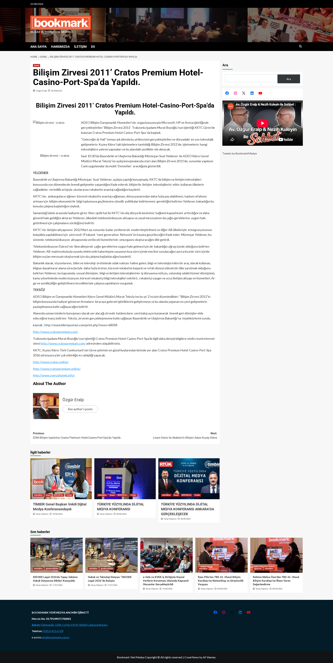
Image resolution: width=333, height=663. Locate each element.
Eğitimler (148, 569)
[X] (244, 93)
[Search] (300, 46)
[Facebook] (227, 93)
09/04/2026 (222, 589)
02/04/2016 (56, 90)
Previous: (77, 436)
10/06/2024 (57, 514)
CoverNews (192, 657)
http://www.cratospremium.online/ (57, 369)
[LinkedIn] (252, 93)
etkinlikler (38, 495)
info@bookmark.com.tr (55, 637)
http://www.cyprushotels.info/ (54, 375)
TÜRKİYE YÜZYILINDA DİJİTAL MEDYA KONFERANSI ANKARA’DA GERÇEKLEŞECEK (187, 509)
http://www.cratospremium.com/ (55, 332)
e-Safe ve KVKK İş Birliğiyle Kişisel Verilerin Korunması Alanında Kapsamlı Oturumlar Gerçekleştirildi (166, 581)
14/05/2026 (167, 589)
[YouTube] (260, 93)
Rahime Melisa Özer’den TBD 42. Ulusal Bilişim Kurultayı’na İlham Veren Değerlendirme (276, 581)
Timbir (69, 495)
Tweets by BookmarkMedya (239, 153)
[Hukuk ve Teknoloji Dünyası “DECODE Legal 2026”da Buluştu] (111, 555)
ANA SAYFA (38, 46)
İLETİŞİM (80, 46)
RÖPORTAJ (58, 495)
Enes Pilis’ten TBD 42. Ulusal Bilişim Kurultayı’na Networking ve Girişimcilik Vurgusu (221, 581)
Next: (185, 436)
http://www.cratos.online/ (51, 362)
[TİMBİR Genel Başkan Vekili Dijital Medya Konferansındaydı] (61, 478)
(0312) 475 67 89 (53, 631)
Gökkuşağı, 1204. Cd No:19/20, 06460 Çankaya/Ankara (74, 624)
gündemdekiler (52, 569)
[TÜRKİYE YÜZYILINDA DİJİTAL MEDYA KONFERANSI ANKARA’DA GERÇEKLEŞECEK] (189, 478)
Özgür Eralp (41, 90)
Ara (225, 65)
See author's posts (80, 409)
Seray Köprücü (42, 514)
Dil (93, 46)
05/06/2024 (121, 514)
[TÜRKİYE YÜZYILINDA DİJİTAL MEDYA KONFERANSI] (125, 478)
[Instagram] (235, 93)
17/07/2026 (57, 585)
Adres (36, 624)
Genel (36, 65)
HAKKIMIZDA (60, 46)
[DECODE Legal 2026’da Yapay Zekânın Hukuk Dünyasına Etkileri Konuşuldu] (56, 555)
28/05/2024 (185, 519)
